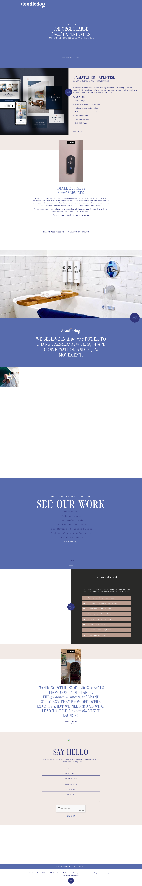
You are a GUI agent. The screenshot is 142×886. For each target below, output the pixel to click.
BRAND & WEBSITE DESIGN (53, 232)
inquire (71, 560)
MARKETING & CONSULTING (78, 232)
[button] (2, 284)
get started (78, 131)
